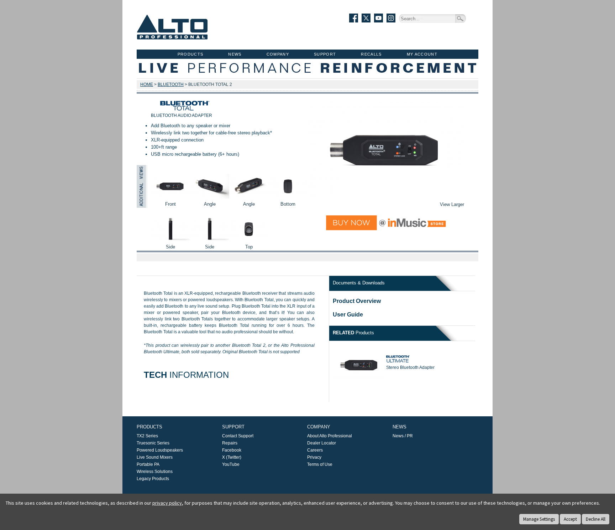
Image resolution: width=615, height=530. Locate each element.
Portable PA (148, 464)
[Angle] (209, 197)
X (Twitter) (231, 457)
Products (191, 54)
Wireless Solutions (155, 471)
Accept (570, 519)
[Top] (248, 239)
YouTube (231, 464)
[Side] (170, 239)
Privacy (314, 457)
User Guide (348, 315)
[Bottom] (288, 197)
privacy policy (167, 503)
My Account (422, 54)
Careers (315, 450)
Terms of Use (319, 464)
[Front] (170, 197)
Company (278, 54)
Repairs (229, 443)
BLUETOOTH (171, 84)
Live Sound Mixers (155, 457)
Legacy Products (153, 478)
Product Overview (357, 301)
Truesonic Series (153, 443)
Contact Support (237, 435)
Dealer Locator (321, 443)
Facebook (231, 450)
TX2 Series (147, 435)
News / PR (403, 435)
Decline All (595, 519)
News (234, 54)
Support (325, 54)
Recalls (371, 54)
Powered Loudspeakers (160, 450)
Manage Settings (539, 519)
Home (146, 84)
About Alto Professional (329, 435)
